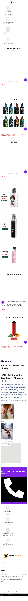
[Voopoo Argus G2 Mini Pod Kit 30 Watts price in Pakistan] (14, 66)
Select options (2, 302)
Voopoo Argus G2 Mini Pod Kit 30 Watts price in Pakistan (14, 81)
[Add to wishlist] (25, 76)
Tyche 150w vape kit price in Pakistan (9, 132)
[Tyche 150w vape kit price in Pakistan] (14, 115)
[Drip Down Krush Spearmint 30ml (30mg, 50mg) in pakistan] (14, 290)
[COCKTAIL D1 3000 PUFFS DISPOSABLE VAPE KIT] (14, 330)
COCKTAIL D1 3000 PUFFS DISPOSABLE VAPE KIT (12, 344)
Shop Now (3, 200)
